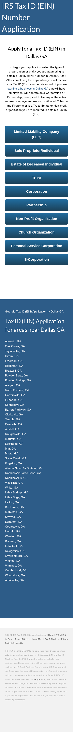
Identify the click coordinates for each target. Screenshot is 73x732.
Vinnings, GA (13, 565)
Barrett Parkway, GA (18, 409)
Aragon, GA (12, 385)
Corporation (36, 191)
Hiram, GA (11, 356)
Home (51, 635)
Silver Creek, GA (15, 458)
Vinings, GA (12, 560)
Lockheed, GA (14, 443)
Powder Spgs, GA (16, 375)
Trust (36, 178)
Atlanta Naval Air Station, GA (23, 468)
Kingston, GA (13, 463)
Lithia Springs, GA (16, 492)
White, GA (11, 487)
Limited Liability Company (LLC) (36, 134)
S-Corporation (36, 259)
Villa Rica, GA (14, 482)
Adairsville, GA (14, 580)
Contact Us (17, 643)
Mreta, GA (11, 453)
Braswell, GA (13, 370)
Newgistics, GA (14, 551)
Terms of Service (22, 639)
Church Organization (36, 232)
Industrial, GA (14, 546)
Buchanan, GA (14, 507)
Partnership (36, 205)
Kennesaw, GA (14, 404)
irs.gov (37, 679)
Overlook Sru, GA (16, 555)
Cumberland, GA (16, 570)
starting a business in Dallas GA (28, 88)
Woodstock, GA (15, 575)
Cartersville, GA (15, 395)
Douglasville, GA (15, 434)
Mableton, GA (14, 512)
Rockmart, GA (14, 365)
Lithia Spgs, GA (15, 497)
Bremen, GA (13, 541)
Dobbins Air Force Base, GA (23, 473)
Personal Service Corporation (36, 246)
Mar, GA (10, 448)
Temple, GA (12, 419)
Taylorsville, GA (15, 351)
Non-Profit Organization (36, 219)
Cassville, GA (13, 424)
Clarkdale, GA (14, 414)
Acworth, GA (13, 341)
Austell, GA (12, 429)
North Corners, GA (17, 390)
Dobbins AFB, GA (16, 477)
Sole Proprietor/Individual (36, 151)
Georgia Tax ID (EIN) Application (25, 311)
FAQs (58, 635)
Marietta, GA (13, 438)
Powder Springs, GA (18, 380)
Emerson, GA (13, 360)
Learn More (37, 639)
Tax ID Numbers (52, 639)
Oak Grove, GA (15, 346)
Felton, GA (12, 502)
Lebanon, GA (13, 521)
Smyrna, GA (13, 516)
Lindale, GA (12, 531)
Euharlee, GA (13, 399)
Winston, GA (13, 536)
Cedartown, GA (15, 526)
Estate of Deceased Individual (36, 164)
